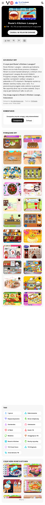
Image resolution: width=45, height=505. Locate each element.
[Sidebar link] (3, 3)
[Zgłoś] (18, 41)
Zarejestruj (17, 120)
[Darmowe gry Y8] (9, 3)
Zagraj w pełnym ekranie (22, 32)
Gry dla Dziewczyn (17, 101)
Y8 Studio (34, 101)
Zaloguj (29, 120)
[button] (8, 97)
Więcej (21, 499)
